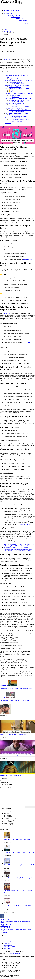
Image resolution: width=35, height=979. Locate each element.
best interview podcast (10, 12)
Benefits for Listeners (18, 111)
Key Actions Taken (17, 121)
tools (26, 23)
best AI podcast (8, 13)
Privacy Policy (8, 945)
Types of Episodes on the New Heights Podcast (18, 80)
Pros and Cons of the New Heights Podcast (17, 88)
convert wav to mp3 (25, 524)
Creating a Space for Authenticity (14, 103)
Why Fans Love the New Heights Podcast (17, 85)
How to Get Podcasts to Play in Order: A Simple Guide (19, 878)
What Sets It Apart (17, 101)
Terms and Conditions (10, 946)
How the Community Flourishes (18, 115)
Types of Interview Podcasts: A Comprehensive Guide (19, 852)
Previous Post (4, 685)
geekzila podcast (27, 259)
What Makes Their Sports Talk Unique (20, 110)
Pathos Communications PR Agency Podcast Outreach (19, 544)
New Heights (6, 59)
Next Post (3, 697)
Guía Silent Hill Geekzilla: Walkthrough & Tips (17, 550)
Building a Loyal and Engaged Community (17, 113)
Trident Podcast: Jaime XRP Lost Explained (16, 547)
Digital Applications (14, 953)
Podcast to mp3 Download (11, 10)
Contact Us (7, 943)
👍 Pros (11, 90)
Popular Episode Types (15, 82)
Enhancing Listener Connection (21, 106)
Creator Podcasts (22, 20)
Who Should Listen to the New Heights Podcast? (19, 93)
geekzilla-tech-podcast (28, 22)
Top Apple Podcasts (20, 18)
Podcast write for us (9, 942)
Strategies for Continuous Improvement (20, 119)
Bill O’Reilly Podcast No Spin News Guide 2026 (18, 546)
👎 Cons (11, 92)
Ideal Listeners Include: (15, 95)
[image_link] (17, 727)
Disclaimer (7, 948)
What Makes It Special (15, 87)
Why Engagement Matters (19, 116)
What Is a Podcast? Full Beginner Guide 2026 (13, 734)
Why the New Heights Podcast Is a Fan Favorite (18, 98)
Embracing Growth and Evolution (14, 118)
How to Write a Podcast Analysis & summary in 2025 (19, 865)
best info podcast (15, 17)
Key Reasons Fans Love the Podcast (19, 100)
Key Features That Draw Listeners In (19, 79)
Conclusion (8, 123)
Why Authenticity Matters (16, 105)
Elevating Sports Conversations (14, 108)
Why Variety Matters (18, 83)
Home (5, 29)
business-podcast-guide (13, 15)
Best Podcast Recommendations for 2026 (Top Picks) (19, 549)
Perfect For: (15, 97)
